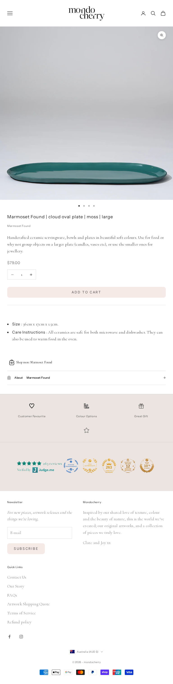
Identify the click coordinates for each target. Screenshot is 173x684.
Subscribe (26, 548)
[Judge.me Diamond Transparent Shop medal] (71, 465)
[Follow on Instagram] (21, 636)
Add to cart (86, 292)
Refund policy (19, 622)
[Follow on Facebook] (9, 636)
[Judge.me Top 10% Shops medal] (147, 465)
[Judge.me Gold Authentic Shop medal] (90, 465)
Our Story (15, 586)
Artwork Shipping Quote (28, 603)
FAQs (12, 595)
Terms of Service (21, 612)
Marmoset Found (18, 226)
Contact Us (16, 577)
